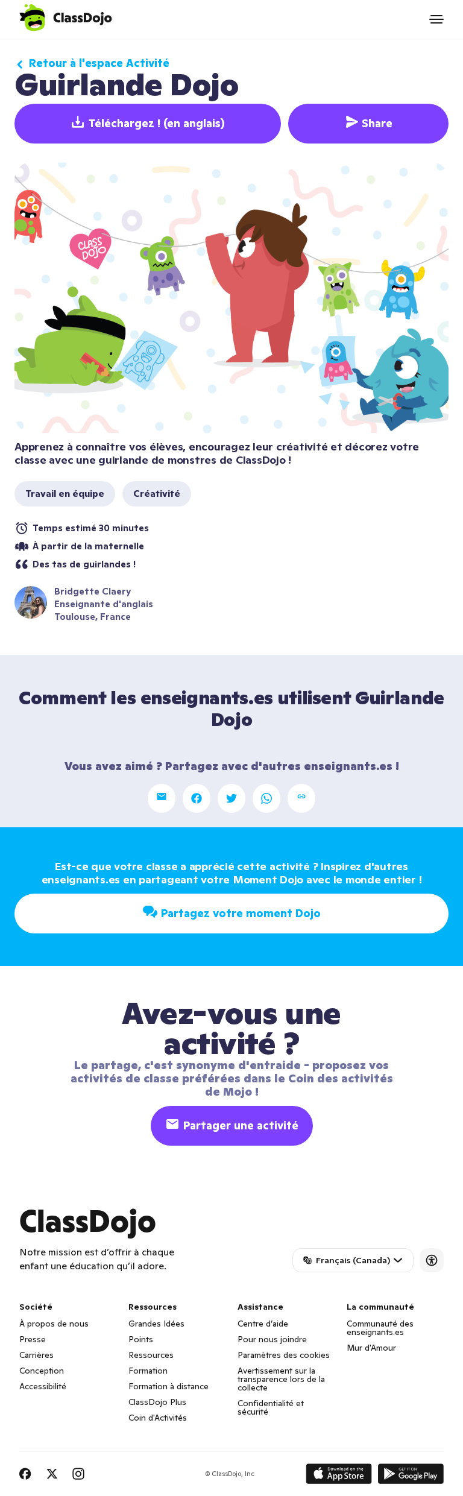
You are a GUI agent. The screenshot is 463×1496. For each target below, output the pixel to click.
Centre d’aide (263, 1323)
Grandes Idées (156, 1323)
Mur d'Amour (371, 1347)
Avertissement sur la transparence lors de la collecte (281, 1379)
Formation (148, 1370)
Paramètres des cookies (284, 1354)
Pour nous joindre (272, 1339)
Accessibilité (42, 1386)
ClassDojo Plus (157, 1402)
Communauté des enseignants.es (380, 1327)
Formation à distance (168, 1386)
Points (140, 1339)
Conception (41, 1370)
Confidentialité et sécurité (271, 1407)
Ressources (151, 1354)
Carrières (36, 1354)
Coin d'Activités (157, 1417)
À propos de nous (54, 1323)
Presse (32, 1339)
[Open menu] (436, 19)
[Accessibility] (432, 1260)
